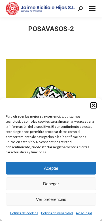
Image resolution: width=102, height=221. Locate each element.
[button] (93, 105)
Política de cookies (24, 213)
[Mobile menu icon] (92, 8)
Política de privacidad (57, 213)
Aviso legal (84, 213)
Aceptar (51, 168)
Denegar (51, 183)
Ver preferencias (51, 199)
